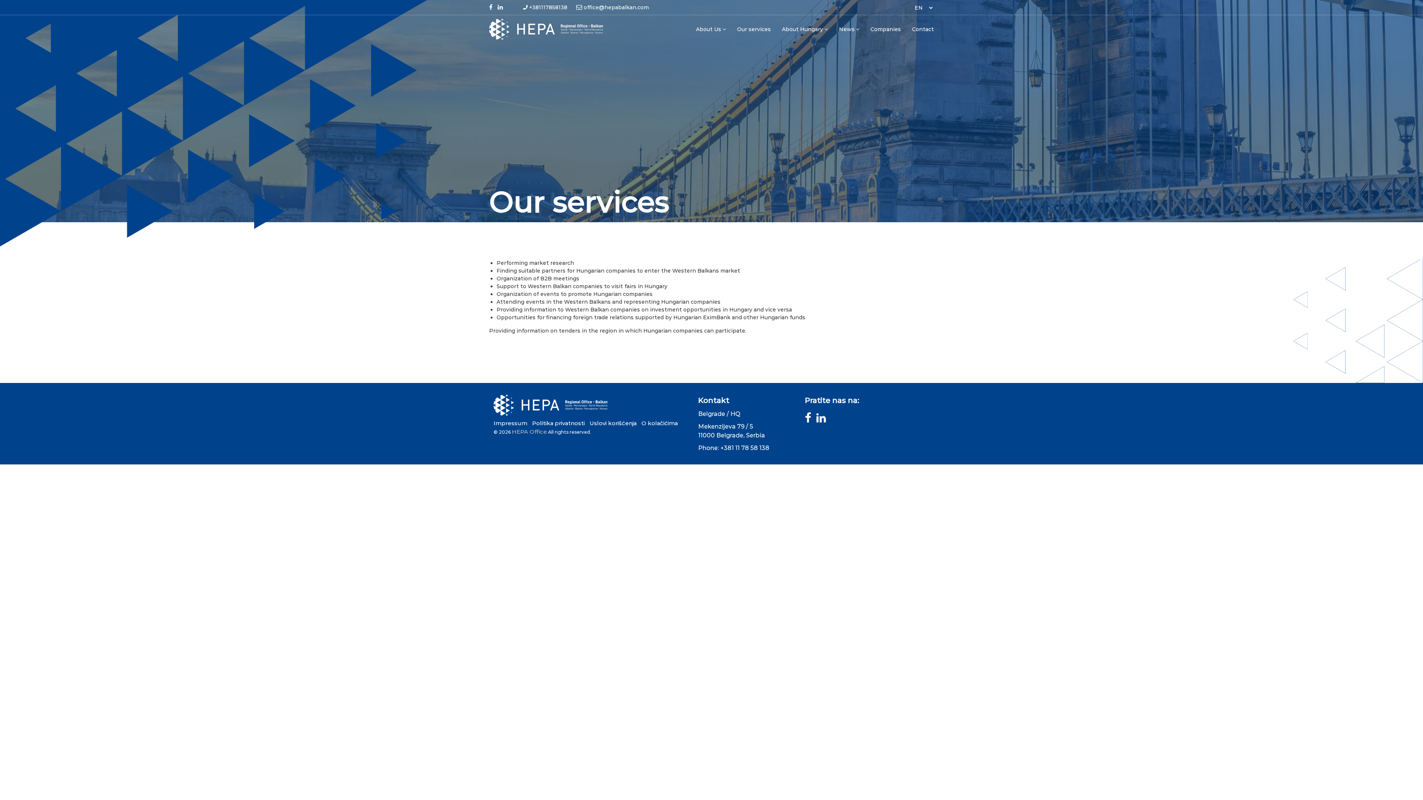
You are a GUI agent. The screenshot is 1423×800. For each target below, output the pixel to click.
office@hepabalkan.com (616, 7)
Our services (754, 29)
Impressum (510, 423)
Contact (923, 29)
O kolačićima (659, 423)
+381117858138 (548, 7)
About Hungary (802, 29)
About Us (708, 29)
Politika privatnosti (558, 423)
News (847, 29)
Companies (885, 29)
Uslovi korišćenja (613, 423)
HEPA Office (529, 431)
